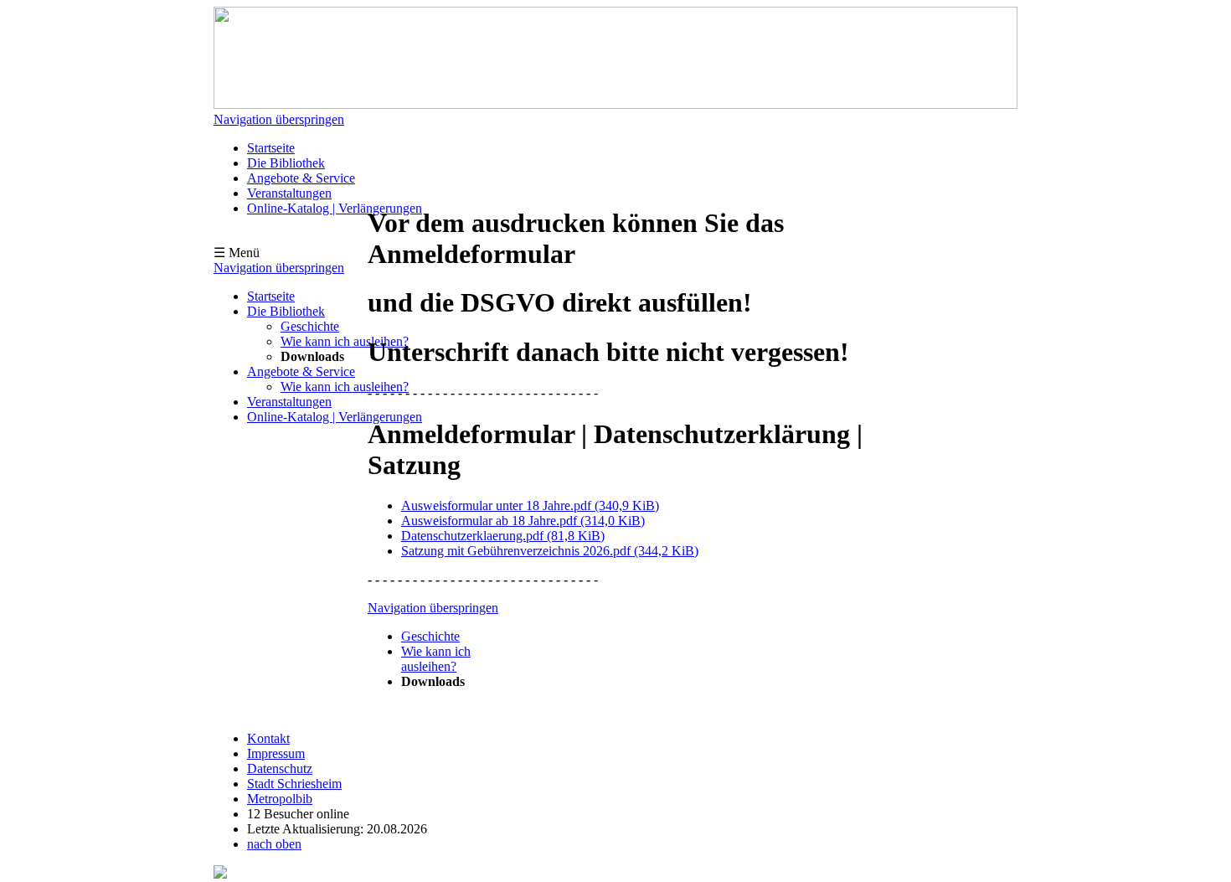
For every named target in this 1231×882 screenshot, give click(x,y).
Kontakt (268, 738)
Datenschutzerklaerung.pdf (503, 536)
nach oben (274, 844)
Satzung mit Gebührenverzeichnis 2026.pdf (549, 551)
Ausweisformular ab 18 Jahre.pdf (523, 520)
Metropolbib (279, 799)
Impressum (276, 753)
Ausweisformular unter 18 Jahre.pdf (530, 505)
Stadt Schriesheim (294, 783)
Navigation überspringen (279, 119)
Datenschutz (279, 768)
